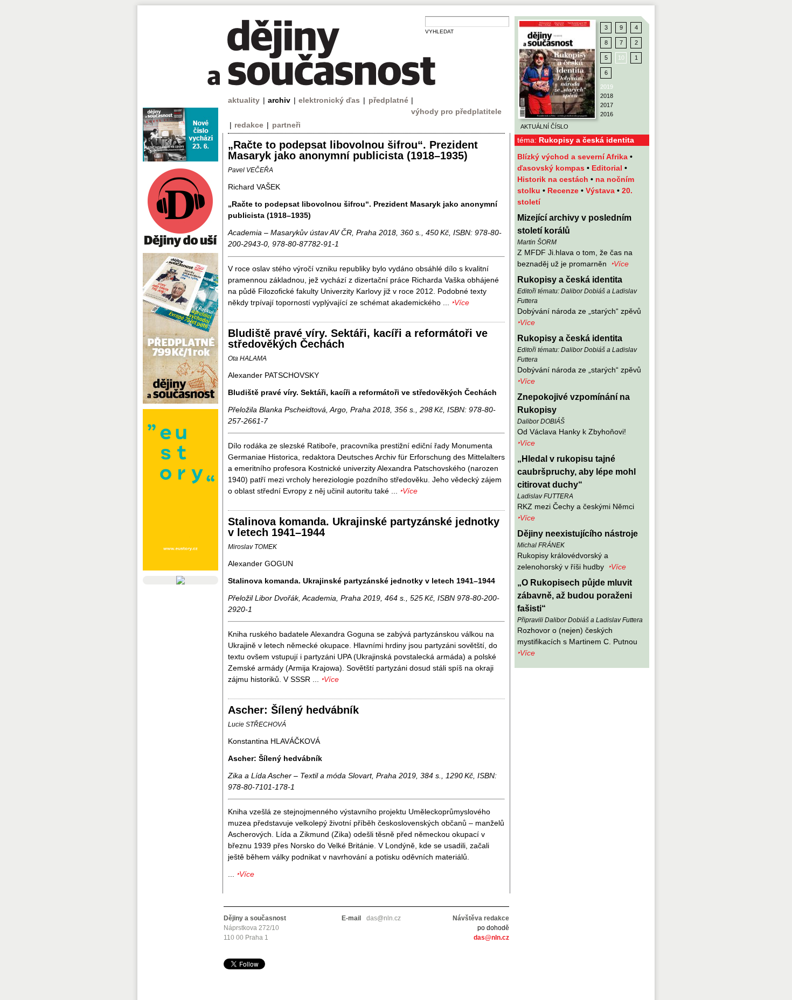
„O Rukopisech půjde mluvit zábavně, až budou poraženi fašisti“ (574, 595)
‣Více (620, 263)
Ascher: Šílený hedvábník (293, 710)
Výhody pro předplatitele (456, 111)
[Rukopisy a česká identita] (557, 69)
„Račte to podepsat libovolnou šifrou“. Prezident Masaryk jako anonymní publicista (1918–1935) (353, 150)
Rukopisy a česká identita (569, 279)
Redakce (248, 125)
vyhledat (439, 31)
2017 (606, 105)
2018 (606, 96)
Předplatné (388, 100)
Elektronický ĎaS (329, 100)
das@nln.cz (491, 937)
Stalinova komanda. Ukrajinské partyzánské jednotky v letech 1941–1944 (363, 527)
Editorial (608, 168)
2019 (606, 86)
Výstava (601, 190)
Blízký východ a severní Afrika (573, 156)
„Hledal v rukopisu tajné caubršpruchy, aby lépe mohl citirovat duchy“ (576, 471)
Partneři (286, 125)
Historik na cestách (553, 179)
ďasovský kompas (552, 168)
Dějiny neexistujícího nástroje (577, 533)
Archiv (279, 100)
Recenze (564, 190)
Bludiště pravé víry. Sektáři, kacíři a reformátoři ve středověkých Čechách (358, 338)
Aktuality (244, 100)
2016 (606, 114)
